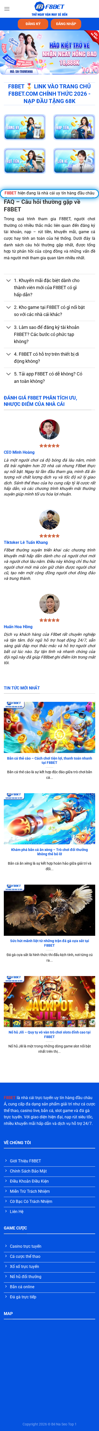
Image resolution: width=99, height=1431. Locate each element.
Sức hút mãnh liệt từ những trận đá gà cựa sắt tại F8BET (49, 943)
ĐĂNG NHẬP (66, 24)
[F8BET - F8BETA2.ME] (50, 9)
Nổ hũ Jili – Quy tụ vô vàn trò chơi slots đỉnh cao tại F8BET (50, 1034)
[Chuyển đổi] (9, 280)
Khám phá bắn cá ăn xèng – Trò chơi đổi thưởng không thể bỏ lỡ (49, 852)
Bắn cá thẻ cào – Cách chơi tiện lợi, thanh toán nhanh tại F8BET (49, 760)
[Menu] (7, 9)
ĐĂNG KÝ (33, 24)
